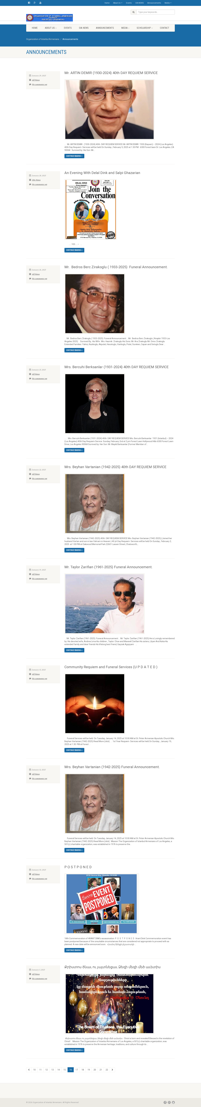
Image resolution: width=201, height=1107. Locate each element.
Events (129, 3)
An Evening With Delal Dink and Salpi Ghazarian (102, 173)
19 (89, 1070)
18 (83, 1070)
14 (58, 1070)
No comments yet (39, 84)
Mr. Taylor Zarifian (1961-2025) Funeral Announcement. (108, 567)
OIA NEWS (139, 3)
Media (167, 3)
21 (101, 1070)
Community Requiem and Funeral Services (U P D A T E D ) (110, 667)
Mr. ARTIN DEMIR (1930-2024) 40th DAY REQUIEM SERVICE (111, 73)
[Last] (112, 1069)
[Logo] (49, 17)
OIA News (36, 180)
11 (40, 1070)
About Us (117, 3)
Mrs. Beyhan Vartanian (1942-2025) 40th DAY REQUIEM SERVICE (115, 467)
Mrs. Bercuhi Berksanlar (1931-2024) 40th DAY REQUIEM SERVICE (116, 367)
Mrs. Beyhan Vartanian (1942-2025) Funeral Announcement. (112, 767)
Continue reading (73, 156)
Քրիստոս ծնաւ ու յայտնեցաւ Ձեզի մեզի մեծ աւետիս (112, 967)
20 (95, 1070)
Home (107, 3)
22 (107, 1070)
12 (46, 1070)
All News (36, 80)
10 (34, 1070)
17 (76, 1070)
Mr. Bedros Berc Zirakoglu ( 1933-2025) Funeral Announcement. (116, 267)
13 (52, 1070)
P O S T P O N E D (78, 867)
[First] (28, 1069)
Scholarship (144, 27)
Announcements (154, 3)
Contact (164, 27)
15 (64, 1070)
